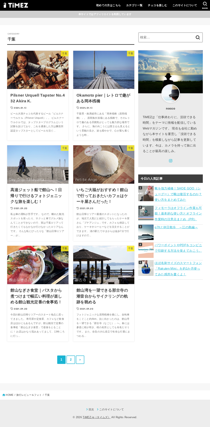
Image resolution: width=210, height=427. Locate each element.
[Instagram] (170, 161)
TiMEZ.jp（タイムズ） (97, 417)
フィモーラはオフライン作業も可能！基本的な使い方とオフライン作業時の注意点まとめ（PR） (178, 213)
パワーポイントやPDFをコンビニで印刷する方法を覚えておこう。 (178, 248)
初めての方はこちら (108, 5)
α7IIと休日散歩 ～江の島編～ (176, 227)
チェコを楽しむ (157, 5)
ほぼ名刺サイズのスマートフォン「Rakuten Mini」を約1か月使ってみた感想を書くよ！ (178, 268)
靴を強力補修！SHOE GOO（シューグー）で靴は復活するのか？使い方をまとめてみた (178, 194)
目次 (91, 409)
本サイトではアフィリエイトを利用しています (105, 14)
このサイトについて (184, 5)
